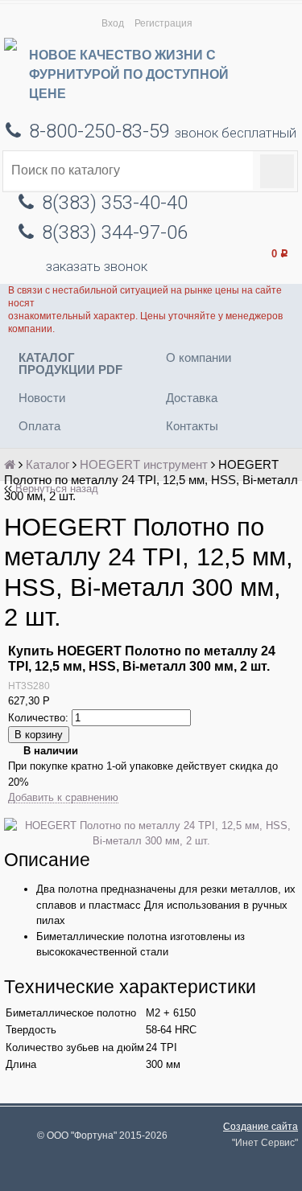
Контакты (192, 426)
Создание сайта (260, 1126)
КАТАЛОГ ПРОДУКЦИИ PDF (70, 363)
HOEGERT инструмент (144, 464)
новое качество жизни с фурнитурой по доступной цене (129, 74)
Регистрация (163, 23)
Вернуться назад (56, 489)
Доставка (191, 398)
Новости (42, 398)
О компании (198, 357)
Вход (112, 23)
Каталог (47, 464)
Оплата (39, 426)
